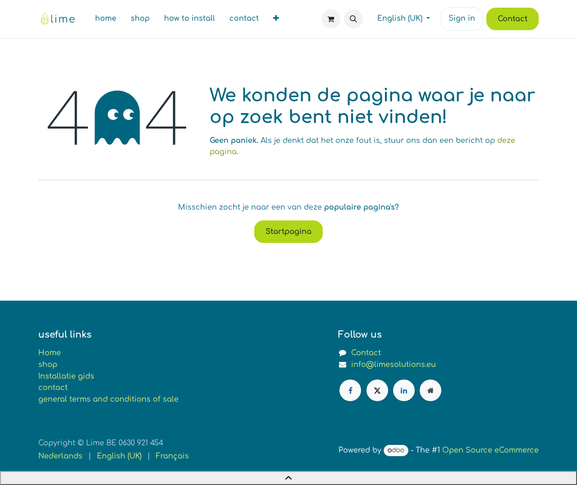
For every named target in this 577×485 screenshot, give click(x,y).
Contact (512, 19)
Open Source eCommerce (490, 450)
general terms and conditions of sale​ (108, 399)
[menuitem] (106, 18)
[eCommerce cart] (330, 18)
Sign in (462, 18)
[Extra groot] (430, 390)
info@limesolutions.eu (393, 365)
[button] (353, 18)
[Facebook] (350, 390)
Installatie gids (66, 376)
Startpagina (288, 232)
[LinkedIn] (404, 390)
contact (53, 388)
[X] (377, 390)
